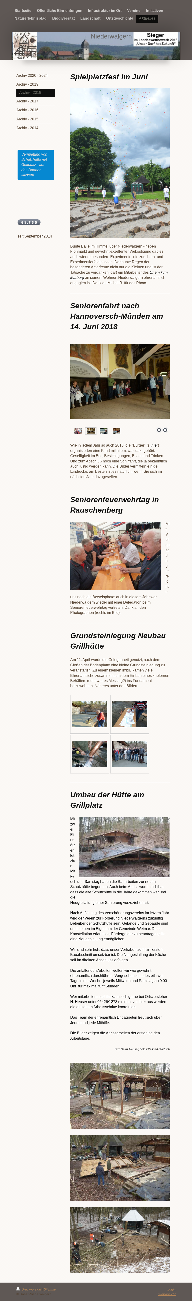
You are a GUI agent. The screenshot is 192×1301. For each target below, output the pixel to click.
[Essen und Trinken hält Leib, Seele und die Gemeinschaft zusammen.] (116, 431)
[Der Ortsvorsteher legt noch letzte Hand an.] (89, 714)
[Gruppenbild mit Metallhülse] (129, 754)
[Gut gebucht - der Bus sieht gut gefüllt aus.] (78, 431)
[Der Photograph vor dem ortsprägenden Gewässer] (103, 431)
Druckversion (31, 1289)
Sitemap (50, 1289)
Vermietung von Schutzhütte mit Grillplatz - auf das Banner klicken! (34, 164)
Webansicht (167, 1294)
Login (171, 1289)
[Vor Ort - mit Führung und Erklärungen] (91, 431)
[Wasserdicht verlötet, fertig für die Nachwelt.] (89, 754)
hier (154, 445)
